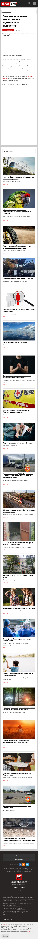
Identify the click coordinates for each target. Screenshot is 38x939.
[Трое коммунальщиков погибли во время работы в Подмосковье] (19, 540)
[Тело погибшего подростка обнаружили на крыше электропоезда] (19, 175)
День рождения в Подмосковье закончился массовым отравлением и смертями (19, 708)
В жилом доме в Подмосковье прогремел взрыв (18, 576)
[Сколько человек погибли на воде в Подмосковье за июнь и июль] (19, 408)
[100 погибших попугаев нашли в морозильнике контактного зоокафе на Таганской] (19, 207)
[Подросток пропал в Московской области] (19, 440)
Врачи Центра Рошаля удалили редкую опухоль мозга (17, 640)
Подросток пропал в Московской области (18, 443)
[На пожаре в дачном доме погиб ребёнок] (19, 276)
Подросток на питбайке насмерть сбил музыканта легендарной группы (17, 247)
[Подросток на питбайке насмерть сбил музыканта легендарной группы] (19, 244)
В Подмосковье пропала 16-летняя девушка (19, 608)
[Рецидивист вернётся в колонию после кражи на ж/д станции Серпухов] (19, 373)
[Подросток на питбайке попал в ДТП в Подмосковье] (19, 803)
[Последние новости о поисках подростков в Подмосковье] (19, 307)
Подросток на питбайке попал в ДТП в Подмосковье (17, 807)
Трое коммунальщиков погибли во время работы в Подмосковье (18, 543)
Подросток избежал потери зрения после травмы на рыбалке (18, 674)
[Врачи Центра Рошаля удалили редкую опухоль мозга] (19, 636)
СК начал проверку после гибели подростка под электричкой (19, 511)
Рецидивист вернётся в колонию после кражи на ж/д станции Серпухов (17, 376)
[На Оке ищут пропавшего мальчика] (19, 340)
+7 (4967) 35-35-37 (19, 882)
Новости (19, 856)
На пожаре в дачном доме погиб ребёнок (18, 279)
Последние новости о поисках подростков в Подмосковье (19, 310)
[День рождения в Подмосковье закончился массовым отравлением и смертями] (19, 705)
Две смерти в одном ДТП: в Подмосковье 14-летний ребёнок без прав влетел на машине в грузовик (18, 475)
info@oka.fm (19, 887)
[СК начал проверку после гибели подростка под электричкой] (19, 508)
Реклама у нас (19, 859)
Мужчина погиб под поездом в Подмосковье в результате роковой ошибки (19, 839)
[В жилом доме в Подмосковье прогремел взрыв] (19, 573)
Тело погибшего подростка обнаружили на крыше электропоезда (18, 178)
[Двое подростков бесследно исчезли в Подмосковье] (19, 771)
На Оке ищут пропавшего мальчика (15, 342)
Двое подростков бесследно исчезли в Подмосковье (17, 774)
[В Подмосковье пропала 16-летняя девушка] (19, 606)
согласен (4, 924)
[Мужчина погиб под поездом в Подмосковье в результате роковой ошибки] (19, 836)
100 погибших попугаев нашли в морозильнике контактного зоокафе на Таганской (17, 211)
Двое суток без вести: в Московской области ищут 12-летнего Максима (16, 741)
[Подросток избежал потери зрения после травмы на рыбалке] (19, 671)
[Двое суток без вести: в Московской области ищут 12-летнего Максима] (19, 738)
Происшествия (6, 12)
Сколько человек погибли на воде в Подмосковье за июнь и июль (16, 411)
